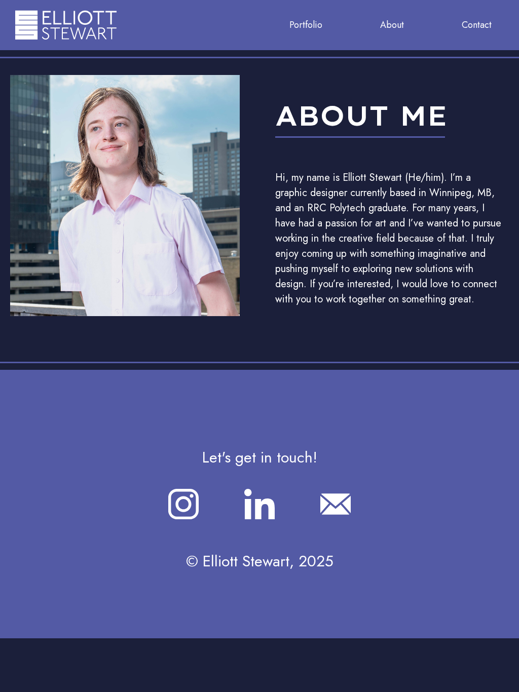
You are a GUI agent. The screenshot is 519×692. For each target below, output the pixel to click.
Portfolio (305, 24)
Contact (477, 24)
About (392, 24)
